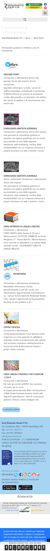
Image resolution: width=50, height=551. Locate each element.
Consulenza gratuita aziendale (20, 128)
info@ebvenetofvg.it (11, 436)
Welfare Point (11, 74)
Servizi (27, 38)
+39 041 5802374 (13, 429)
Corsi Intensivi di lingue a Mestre (22, 226)
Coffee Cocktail (12, 327)
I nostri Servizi (38, 38)
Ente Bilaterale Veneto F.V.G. (12, 38)
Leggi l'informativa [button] (36, 540)
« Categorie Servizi (11, 409)
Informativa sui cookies (10, 471)
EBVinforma (19, 274)
